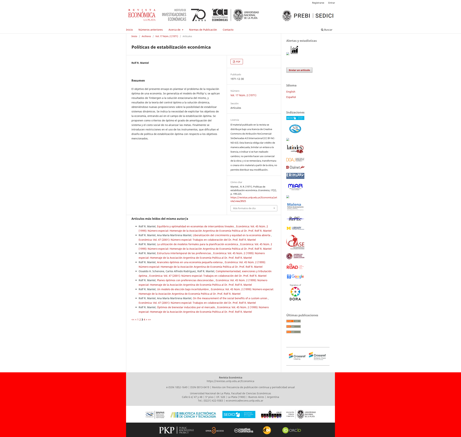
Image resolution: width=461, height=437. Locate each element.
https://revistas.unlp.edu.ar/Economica (230, 381)
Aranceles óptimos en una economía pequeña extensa (190, 262)
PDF (238, 61)
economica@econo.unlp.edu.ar (244, 400)
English (290, 91)
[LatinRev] (287, 197)
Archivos (146, 36)
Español (291, 97)
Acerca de (175, 29)
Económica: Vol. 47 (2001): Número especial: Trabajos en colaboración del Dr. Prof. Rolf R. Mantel (197, 239)
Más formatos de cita (244, 208)
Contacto (228, 29)
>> (149, 319)
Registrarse (318, 2)
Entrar (331, 2)
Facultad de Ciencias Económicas (251, 393)
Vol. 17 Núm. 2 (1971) (166, 36)
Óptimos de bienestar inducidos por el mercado (186, 307)
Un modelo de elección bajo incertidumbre (183, 289)
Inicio (129, 29)
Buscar (327, 29)
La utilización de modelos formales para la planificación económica (198, 244)
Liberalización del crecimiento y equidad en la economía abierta (232, 235)
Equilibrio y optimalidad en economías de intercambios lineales (196, 226)
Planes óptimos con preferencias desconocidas (185, 280)
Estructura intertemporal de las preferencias (184, 253)
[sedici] (295, 119)
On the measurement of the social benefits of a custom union (230, 298)
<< (132, 319)
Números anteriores (150, 29)
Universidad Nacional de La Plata (210, 393)
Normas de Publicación (203, 29)
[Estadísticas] (294, 54)
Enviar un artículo (299, 70)
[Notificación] (287, 54)
